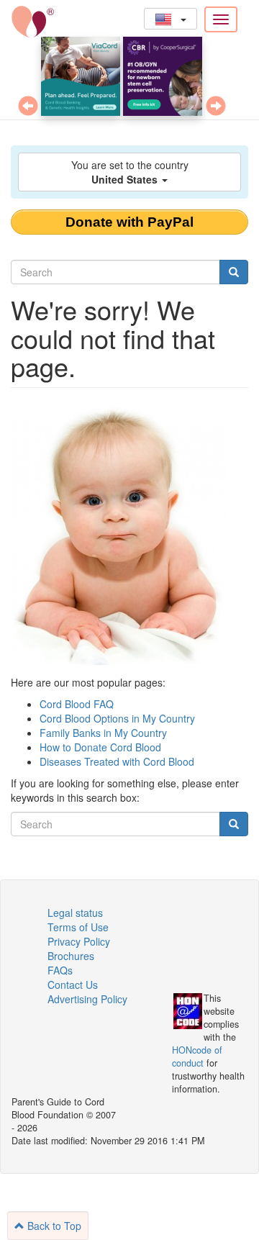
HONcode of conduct (197, 1056)
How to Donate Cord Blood (100, 747)
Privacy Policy (78, 941)
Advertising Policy (87, 999)
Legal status (75, 912)
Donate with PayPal (129, 222)
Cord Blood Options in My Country (117, 718)
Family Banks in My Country (103, 732)
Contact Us (72, 984)
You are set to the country (129, 172)
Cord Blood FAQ (77, 704)
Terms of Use (78, 927)
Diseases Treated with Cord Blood (117, 761)
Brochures (70, 956)
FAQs (60, 970)
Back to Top (52, 1225)
